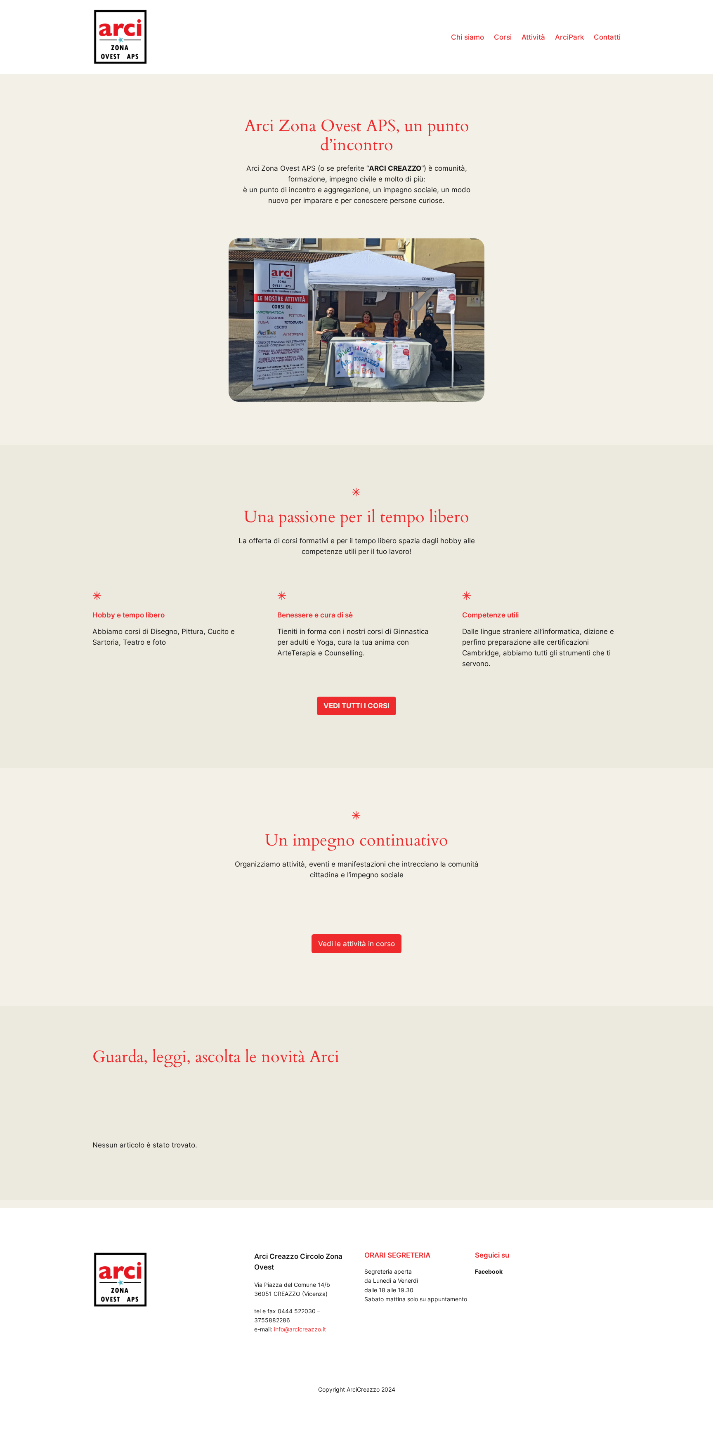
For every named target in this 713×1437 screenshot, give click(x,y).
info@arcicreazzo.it (300, 1329)
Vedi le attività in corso (356, 944)
